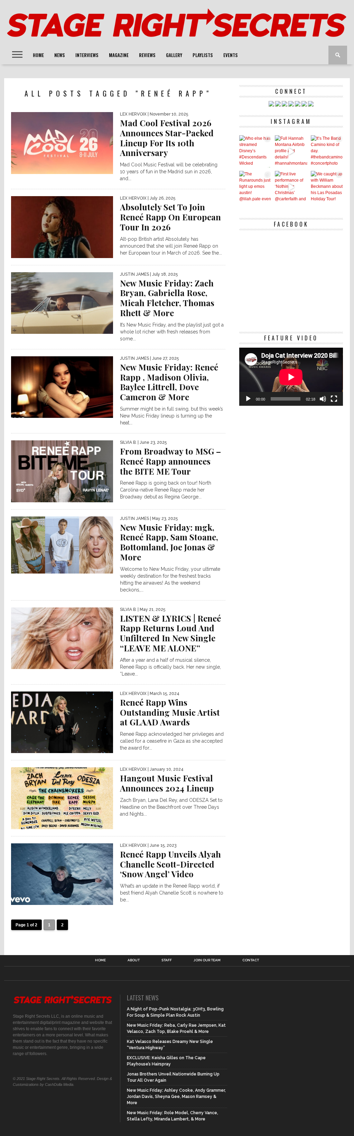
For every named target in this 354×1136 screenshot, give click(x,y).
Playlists (203, 55)
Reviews (147, 55)
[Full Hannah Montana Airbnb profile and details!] (291, 151)
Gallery (174, 55)
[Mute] (322, 398)
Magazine (119, 55)
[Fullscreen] (333, 398)
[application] (291, 377)
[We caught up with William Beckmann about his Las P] (327, 187)
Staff (166, 960)
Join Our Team (207, 960)
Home (38, 55)
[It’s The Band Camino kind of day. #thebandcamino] (327, 151)
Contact (250, 960)
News (59, 55)
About (134, 960)
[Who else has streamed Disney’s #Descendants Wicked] (255, 151)
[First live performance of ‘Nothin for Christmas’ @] (291, 187)
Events (230, 55)
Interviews (87, 55)
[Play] (248, 398)
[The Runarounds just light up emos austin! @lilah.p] (255, 187)
